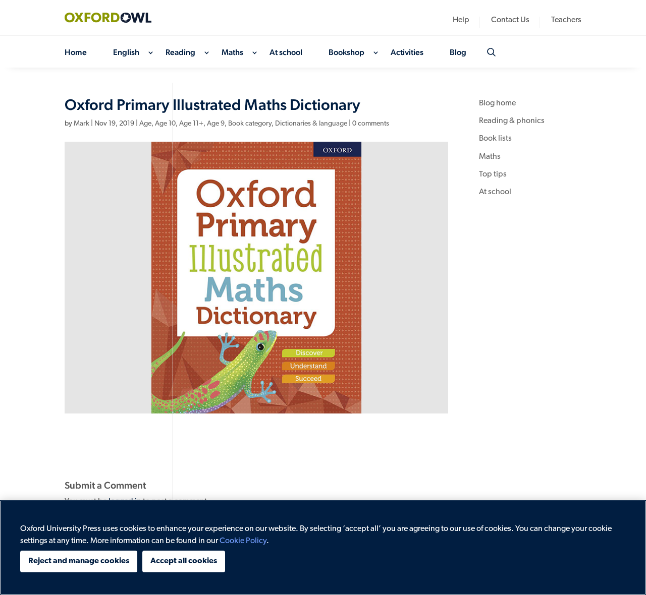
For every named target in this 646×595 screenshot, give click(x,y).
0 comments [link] (370, 124)
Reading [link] (180, 53)
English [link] (126, 53)
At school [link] (286, 53)
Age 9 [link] (216, 124)
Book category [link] (250, 124)
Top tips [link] (493, 174)
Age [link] (145, 124)
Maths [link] (232, 53)
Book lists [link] (495, 139)
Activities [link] (407, 53)
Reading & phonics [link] (512, 121)
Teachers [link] (566, 20)
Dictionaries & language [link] (311, 124)
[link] (115, 18)
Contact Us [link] (510, 20)
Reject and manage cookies (78, 561)
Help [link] (461, 20)
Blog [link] (458, 53)
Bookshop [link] (346, 53)
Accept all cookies (183, 561)
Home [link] (76, 53)
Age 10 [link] (165, 124)
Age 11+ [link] (191, 124)
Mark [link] (81, 124)
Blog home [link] (497, 103)
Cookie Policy (243, 541)
